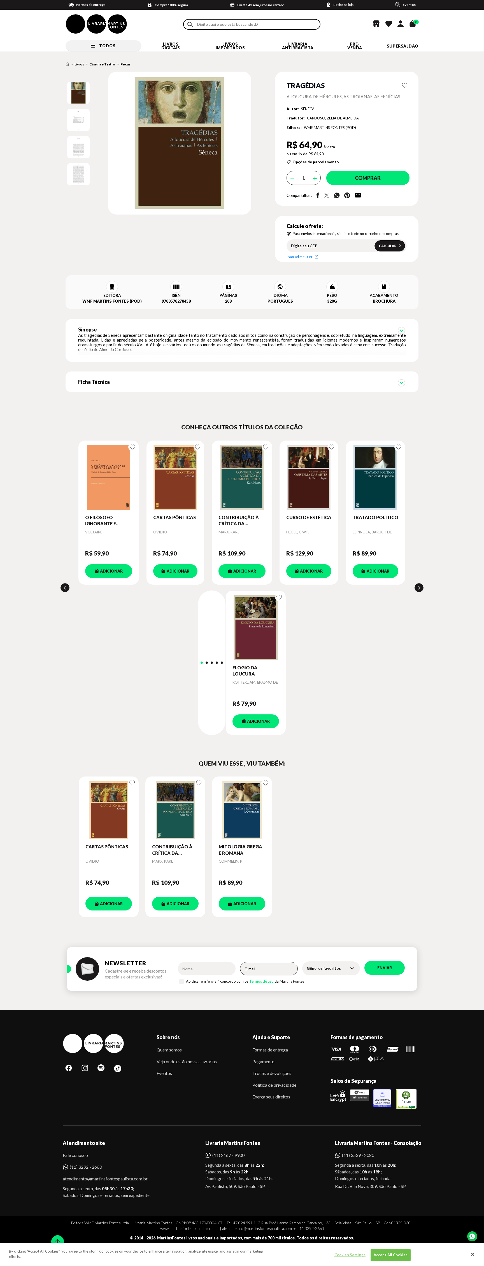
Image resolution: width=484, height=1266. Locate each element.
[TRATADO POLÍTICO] (375, 477)
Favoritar (404, 85)
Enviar (384, 967)
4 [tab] (217, 663)
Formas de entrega (270, 1049)
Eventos (164, 1073)
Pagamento (263, 1061)
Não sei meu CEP (300, 257)
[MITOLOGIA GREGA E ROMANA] (242, 810)
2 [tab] (207, 663)
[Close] (472, 1254)
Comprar (368, 178)
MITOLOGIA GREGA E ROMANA (240, 849)
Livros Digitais (170, 46)
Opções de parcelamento (315, 162)
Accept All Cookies (391, 1255)
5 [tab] (222, 663)
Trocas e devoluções (271, 1073)
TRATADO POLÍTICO (375, 517)
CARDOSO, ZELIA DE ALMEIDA (333, 118)
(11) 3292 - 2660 (86, 1166)
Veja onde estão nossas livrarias (187, 1061)
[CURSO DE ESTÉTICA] (309, 477)
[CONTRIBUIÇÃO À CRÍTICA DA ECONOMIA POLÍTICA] (242, 477)
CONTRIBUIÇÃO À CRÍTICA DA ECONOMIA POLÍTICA (238, 521)
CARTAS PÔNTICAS (174, 517)
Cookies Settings (350, 1255)
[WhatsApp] (472, 1236)
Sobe (55, 1238)
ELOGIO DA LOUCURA (244, 670)
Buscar (190, 24)
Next (419, 587)
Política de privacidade (274, 1085)
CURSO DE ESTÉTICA (308, 517)
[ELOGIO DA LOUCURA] (255, 627)
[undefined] (159, 143)
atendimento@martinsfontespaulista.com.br (100, 1178)
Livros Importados (230, 46)
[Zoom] (78, 93)
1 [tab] (202, 663)
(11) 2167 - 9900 (228, 1155)
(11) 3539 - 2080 (358, 1155)
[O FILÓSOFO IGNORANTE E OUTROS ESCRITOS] (108, 477)
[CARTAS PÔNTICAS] (175, 477)
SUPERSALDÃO (402, 46)
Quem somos (169, 1049)
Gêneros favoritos (324, 968)
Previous (65, 587)
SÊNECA (308, 109)
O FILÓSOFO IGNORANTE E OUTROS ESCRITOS (106, 521)
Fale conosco (75, 1155)
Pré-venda (354, 46)
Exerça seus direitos (271, 1096)
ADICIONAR (111, 571)
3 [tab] (212, 663)
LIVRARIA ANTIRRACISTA (297, 46)
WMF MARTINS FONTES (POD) (330, 127)
